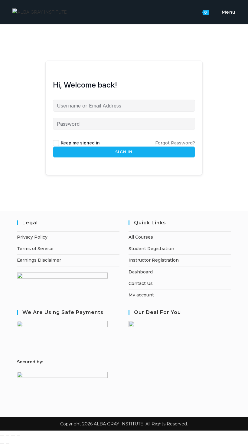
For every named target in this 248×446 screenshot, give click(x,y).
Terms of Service (35, 248)
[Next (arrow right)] (7, 443)
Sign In (123, 152)
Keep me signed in (80, 142)
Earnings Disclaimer (39, 260)
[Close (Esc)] (18, 435)
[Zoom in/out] (2, 435)
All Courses (141, 237)
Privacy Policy (32, 237)
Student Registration (151, 248)
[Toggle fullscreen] (7, 435)
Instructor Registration (154, 260)
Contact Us (141, 283)
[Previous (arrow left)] (2, 443)
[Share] (13, 435)
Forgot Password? (175, 143)
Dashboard (141, 272)
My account (141, 295)
